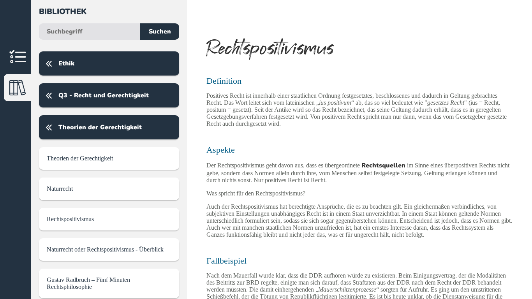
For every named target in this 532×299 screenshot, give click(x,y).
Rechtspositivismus (70, 219)
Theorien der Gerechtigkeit (80, 158)
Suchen (160, 31)
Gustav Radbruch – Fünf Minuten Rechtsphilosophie (88, 283)
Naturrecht (60, 188)
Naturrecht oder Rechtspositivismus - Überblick (105, 249)
